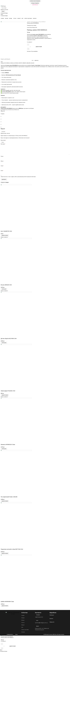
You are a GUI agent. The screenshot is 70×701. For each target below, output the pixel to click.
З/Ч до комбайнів (42, 21)
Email (2, 170)
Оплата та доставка (25, 629)
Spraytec (51, 618)
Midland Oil (52, 622)
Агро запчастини (34, 21)
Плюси (2, 156)
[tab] (33, 60)
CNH (36, 27)
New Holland (32, 27)
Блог (22, 627)
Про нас (22, 622)
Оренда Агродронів (35, 3)
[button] (5, 606)
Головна (28, 21)
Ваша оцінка (3, 140)
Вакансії (22, 624)
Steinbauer (52, 615)
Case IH (28, 27)
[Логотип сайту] (3, 6)
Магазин (23, 617)
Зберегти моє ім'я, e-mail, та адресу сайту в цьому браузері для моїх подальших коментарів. (18, 176)
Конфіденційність (10, 634)
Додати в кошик (39, 46)
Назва (2, 165)
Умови (16, 634)
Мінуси (2, 161)
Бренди (22, 620)
